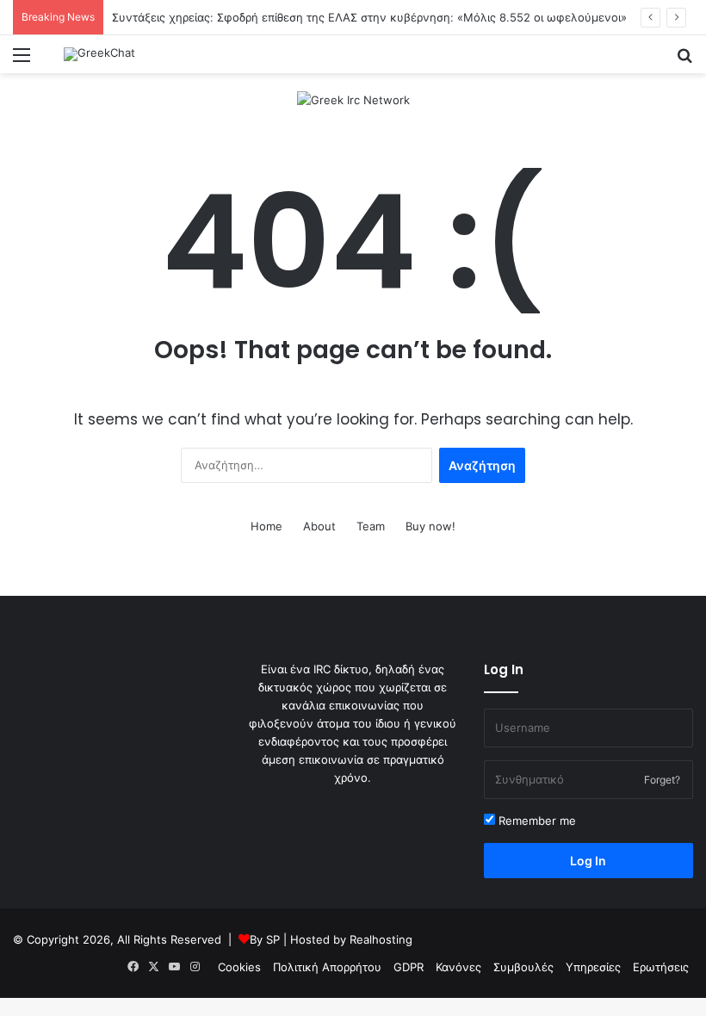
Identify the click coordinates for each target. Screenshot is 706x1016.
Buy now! (430, 526)
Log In (588, 860)
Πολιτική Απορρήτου (327, 967)
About (319, 526)
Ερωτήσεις (661, 967)
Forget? (662, 779)
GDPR (408, 967)
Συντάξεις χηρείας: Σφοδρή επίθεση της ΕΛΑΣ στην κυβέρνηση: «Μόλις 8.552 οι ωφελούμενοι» (369, 17)
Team (370, 526)
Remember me (535, 820)
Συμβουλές (523, 967)
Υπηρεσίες (593, 967)
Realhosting (381, 939)
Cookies (239, 967)
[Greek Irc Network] (353, 99)
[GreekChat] (99, 54)
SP (273, 939)
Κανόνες (458, 967)
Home (266, 526)
